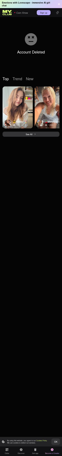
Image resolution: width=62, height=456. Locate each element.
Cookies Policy (41, 440)
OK (55, 441)
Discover (21, 453)
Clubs (7, 453)
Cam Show (22, 12)
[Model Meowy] (18, 107)
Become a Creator (52, 453)
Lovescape (24, 2)
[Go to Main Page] (7, 12)
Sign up (43, 12)
